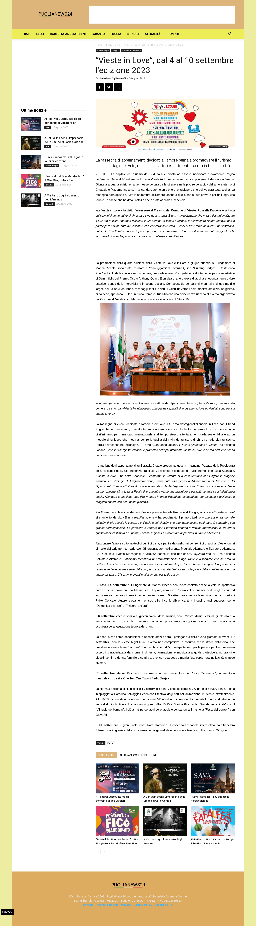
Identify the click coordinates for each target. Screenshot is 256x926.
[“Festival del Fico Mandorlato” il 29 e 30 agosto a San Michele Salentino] (117, 821)
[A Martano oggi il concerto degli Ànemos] (165, 821)
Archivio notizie (107, 905)
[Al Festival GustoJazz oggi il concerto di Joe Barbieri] (117, 778)
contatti (88, 905)
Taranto (98, 34)
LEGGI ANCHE (106, 755)
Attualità (152, 34)
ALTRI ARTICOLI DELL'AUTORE (138, 755)
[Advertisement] (162, 15)
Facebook (161, 905)
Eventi (174, 34)
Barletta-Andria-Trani (68, 34)
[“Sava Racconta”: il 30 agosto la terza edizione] (213, 778)
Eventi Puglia (113, 45)
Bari (27, 34)
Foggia (115, 34)
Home (99, 45)
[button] (230, 34)
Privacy (126, 905)
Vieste (110, 743)
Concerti (50, 203)
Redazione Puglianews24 (112, 78)
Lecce (40, 34)
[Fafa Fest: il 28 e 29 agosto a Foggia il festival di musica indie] (213, 821)
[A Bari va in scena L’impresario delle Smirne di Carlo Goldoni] (165, 778)
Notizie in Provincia (131, 50)
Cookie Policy (143, 905)
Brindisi (133, 34)
